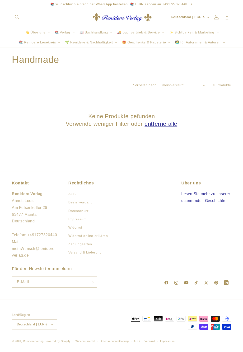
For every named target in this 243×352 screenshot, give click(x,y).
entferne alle (161, 124)
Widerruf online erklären (88, 236)
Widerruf (75, 227)
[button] (17, 17)
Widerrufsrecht (85, 341)
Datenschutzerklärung (114, 341)
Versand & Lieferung (85, 252)
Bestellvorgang (80, 202)
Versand (150, 341)
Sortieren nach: (145, 85)
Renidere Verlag (33, 341)
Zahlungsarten (80, 244)
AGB (72, 194)
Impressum (77, 219)
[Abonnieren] (92, 282)
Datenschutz (78, 211)
